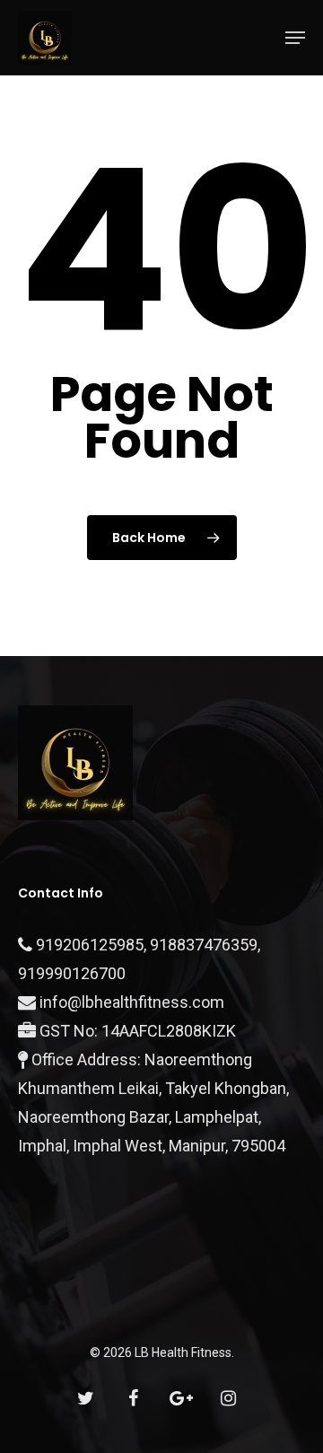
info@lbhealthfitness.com (131, 1002)
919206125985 (90, 944)
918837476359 (204, 944)
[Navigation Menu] (295, 38)
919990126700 (72, 973)
